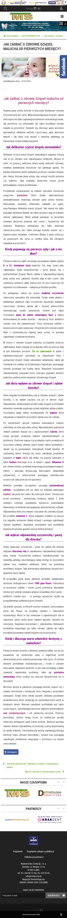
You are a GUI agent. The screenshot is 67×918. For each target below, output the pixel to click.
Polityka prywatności (33, 856)
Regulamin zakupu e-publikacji (40, 851)
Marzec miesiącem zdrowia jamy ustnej (43, 771)
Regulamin (18, 851)
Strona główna (12, 35)
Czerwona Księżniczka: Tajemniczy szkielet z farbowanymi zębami (32, 765)
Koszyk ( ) (33, 8)
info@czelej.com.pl (33, 876)
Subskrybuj (54, 895)
